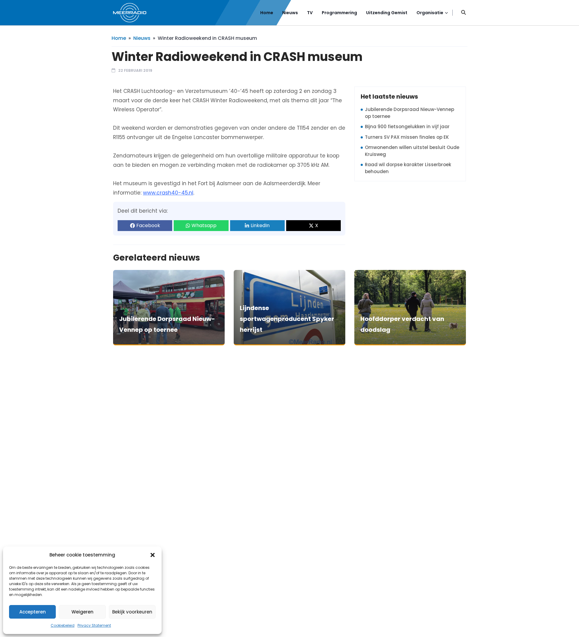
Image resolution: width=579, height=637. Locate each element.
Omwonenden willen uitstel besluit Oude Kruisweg (412, 150)
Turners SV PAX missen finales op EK (407, 137)
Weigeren (82, 612)
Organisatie (429, 13)
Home (266, 13)
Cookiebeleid (62, 625)
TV (310, 13)
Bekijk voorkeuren (132, 612)
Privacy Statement (94, 625)
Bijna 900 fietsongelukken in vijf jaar (407, 126)
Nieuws (290, 13)
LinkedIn (260, 225)
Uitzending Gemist (386, 13)
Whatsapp (204, 225)
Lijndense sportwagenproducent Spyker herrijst (287, 319)
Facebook (148, 225)
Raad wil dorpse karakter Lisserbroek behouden (408, 168)
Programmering (339, 13)
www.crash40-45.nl (168, 192)
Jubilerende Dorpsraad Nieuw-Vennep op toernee (409, 112)
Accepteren (32, 612)
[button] (153, 555)
